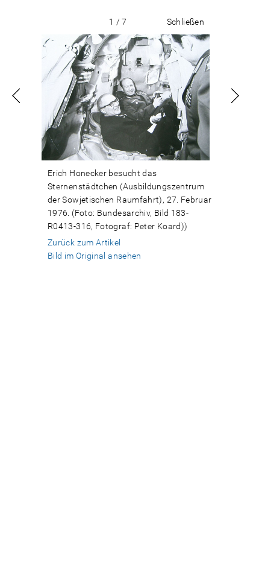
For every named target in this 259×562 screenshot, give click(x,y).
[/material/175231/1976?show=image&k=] (126, 97)
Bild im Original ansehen (95, 255)
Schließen (185, 22)
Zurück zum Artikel (84, 242)
